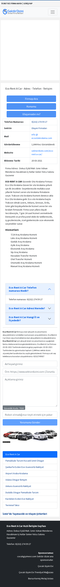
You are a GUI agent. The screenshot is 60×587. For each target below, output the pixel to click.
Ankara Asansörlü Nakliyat (18, 486)
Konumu (31, 106)
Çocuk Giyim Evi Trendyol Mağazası (36, 572)
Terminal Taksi (12, 505)
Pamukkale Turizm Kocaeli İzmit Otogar (25, 460)
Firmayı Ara (31, 98)
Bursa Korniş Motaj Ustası (40, 578)
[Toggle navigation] (52, 12)
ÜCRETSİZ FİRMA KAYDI (11, 3)
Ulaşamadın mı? (31, 114)
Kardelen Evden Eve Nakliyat (20, 498)
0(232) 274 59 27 (39, 121)
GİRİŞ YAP (28, 3)
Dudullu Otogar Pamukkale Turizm (22, 492)
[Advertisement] (30, 50)
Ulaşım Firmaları (39, 128)
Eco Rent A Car (13, 454)
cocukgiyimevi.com (26, 556)
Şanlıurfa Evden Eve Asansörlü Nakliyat (25, 467)
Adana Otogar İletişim (16, 479)
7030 (21, 408)
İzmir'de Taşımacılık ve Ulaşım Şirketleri (25, 513)
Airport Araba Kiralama (17, 473)
